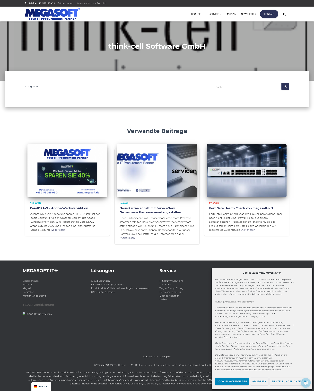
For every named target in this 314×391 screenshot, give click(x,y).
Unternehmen (31, 280)
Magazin (231, 14)
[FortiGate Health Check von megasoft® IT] (247, 170)
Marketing (165, 284)
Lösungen (196, 14)
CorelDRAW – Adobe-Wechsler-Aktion (59, 208)
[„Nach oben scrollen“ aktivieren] (6, 384)
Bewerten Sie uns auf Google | (91, 3)
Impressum (147, 365)
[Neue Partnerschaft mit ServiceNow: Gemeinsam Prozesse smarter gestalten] (157, 170)
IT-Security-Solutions (171, 280)
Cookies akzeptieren (232, 381)
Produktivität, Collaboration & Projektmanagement (120, 288)
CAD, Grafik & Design (103, 292)
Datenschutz (163, 365)
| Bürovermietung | (66, 3)
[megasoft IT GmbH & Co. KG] (52, 14)
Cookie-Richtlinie (189, 365)
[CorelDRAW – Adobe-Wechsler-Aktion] (67, 170)
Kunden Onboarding (34, 295)
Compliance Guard (170, 292)
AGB (174, 365)
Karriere (27, 284)
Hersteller (28, 292)
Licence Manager (169, 295)
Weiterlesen (58, 229)
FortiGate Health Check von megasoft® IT (241, 208)
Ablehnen (259, 381)
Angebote (35, 203)
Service (214, 14)
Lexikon (163, 299)
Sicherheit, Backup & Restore (107, 284)
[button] (204, 14)
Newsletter (248, 14)
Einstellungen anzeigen (289, 381)
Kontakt (269, 14)
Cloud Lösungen (100, 280)
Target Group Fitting (171, 288)
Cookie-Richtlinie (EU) (157, 356)
